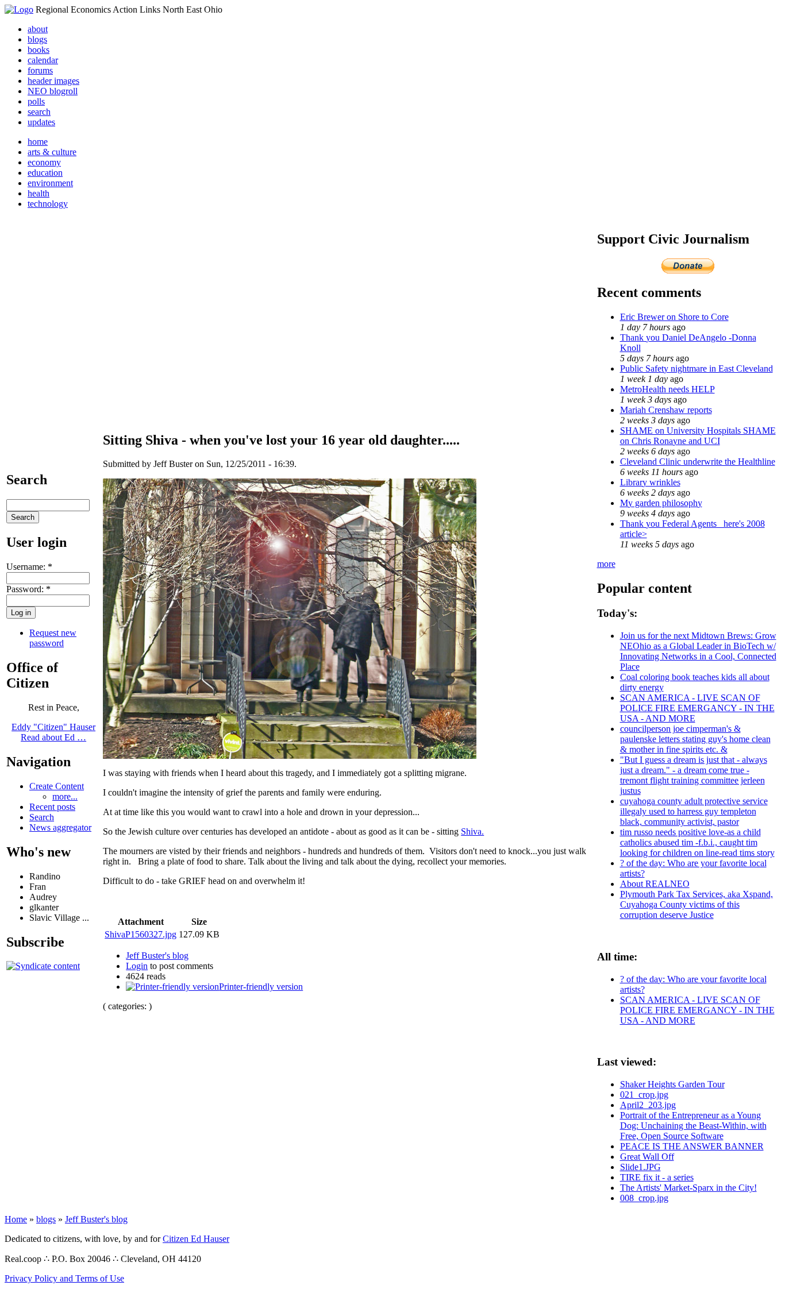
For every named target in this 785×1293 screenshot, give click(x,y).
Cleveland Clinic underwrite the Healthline (697, 461)
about (38, 29)
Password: (28, 589)
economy (44, 162)
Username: (29, 567)
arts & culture (52, 152)
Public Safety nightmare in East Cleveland (696, 368)
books (38, 50)
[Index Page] (19, 9)
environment (50, 183)
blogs (37, 39)
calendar (43, 60)
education (45, 172)
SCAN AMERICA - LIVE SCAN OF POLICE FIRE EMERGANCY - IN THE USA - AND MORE (697, 708)
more (606, 564)
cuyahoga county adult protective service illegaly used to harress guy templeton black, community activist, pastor (694, 811)
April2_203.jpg (648, 1105)
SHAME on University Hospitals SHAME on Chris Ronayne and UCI (698, 436)
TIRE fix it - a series (657, 1177)
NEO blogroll (53, 91)
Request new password (52, 638)
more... (65, 796)
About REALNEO (655, 884)
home (38, 141)
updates (41, 122)
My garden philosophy (661, 503)
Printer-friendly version (261, 986)
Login (137, 966)
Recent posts (52, 807)
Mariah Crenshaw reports (666, 410)
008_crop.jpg (644, 1198)
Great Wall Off (647, 1156)
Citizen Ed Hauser (196, 1239)
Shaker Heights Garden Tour (672, 1084)
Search (41, 817)
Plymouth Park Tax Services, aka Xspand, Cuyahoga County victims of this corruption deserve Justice (696, 904)
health (38, 193)
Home (16, 1219)
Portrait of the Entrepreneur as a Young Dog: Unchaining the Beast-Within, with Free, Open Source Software (693, 1125)
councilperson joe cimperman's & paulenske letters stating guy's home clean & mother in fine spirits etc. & (695, 739)
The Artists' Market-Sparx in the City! (688, 1187)
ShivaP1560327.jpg (140, 934)
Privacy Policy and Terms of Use (64, 1278)
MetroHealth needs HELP (667, 389)
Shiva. (472, 831)
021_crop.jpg (644, 1094)
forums (40, 70)
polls (36, 101)
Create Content (56, 786)
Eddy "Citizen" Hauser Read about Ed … (53, 732)
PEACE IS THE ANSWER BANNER (692, 1146)
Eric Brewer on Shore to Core (674, 317)
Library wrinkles (650, 482)
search (39, 112)
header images (53, 81)
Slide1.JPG (640, 1167)
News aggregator (60, 827)
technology (48, 204)
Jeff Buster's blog (157, 955)
